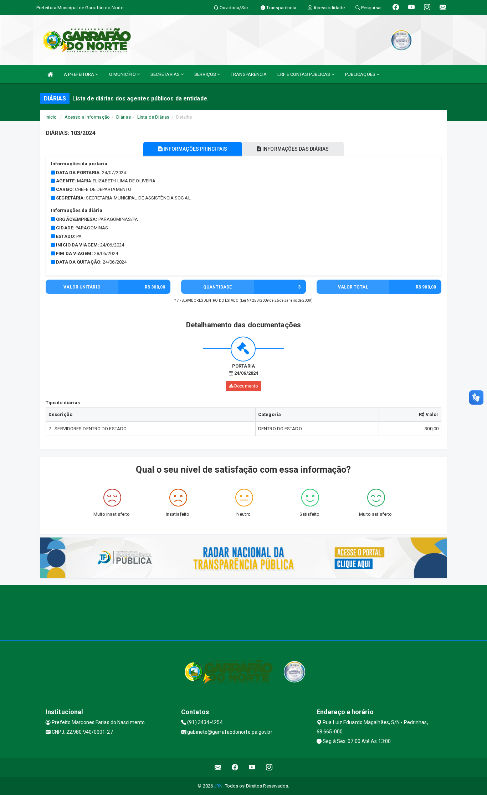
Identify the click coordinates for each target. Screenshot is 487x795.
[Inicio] (50, 74)
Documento (245, 386)
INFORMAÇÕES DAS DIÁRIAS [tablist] (295, 149)
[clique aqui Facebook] (235, 767)
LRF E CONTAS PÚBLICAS (304, 74)
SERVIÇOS (205, 74)
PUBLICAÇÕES (360, 74)
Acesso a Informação (87, 117)
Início (51, 117)
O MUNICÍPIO (123, 74)
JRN (218, 786)
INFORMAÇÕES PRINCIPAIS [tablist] (195, 149)
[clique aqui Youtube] (252, 767)
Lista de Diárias (153, 117)
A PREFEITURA (79, 74)
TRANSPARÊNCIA (249, 74)
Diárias (123, 117)
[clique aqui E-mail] (218, 767)
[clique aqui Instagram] (269, 767)
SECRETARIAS (165, 74)
